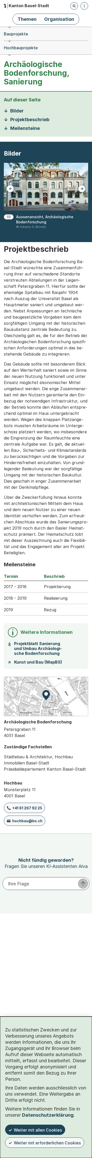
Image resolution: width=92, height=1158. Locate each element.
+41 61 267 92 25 (27, 808)
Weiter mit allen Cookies (38, 1130)
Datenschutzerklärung (48, 1115)
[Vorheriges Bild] (10, 189)
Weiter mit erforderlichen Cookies (47, 1142)
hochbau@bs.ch (27, 821)
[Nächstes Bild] (82, 189)
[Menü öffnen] (84, 6)
